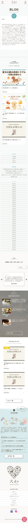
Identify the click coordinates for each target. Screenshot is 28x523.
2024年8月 (14, 215)
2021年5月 (14, 245)
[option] (14, 279)
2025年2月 (14, 210)
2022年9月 (14, 240)
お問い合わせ (14, 502)
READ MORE (14, 283)
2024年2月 (14, 223)
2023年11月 (14, 227)
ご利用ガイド (14, 491)
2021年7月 (14, 242)
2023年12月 (14, 225)
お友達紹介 (14, 158)
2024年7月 (14, 217)
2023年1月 (14, 234)
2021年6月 (14, 244)
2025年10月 (14, 195)
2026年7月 (14, 185)
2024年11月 (14, 213)
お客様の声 (14, 162)
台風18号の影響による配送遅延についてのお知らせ (14, 171)
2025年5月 (14, 204)
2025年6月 (14, 202)
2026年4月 (14, 189)
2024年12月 (14, 212)
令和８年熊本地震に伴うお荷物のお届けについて (14, 172)
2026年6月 (14, 187)
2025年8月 (14, 198)
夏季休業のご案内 (14, 176)
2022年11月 (14, 236)
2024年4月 (14, 221)
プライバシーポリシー (14, 498)
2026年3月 (14, 191)
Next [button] (26, 279)
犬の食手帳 (14, 156)
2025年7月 (14, 200)
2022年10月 (14, 238)
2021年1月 (14, 247)
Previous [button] (1, 279)
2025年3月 (14, 208)
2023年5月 (14, 230)
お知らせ (14, 160)
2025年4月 (14, 206)
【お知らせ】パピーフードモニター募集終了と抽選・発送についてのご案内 (14, 174)
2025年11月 (14, 193)
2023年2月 (14, 232)
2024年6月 (14, 219)
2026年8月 (14, 183)
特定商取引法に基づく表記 (14, 496)
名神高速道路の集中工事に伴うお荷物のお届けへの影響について (14, 169)
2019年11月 (14, 249)
